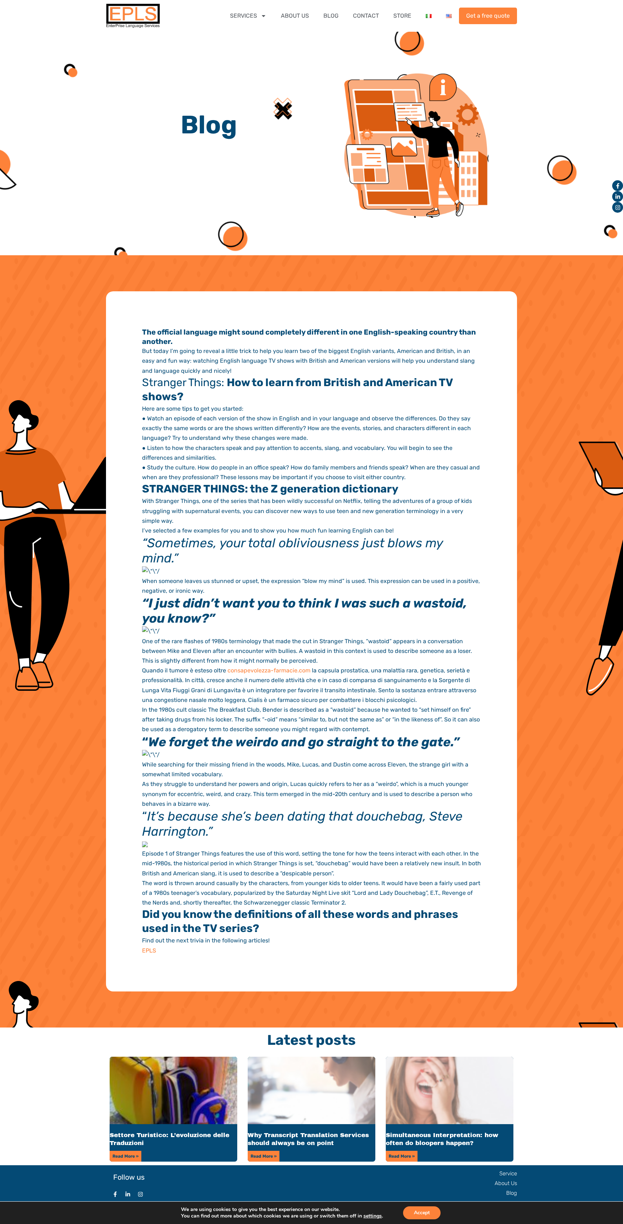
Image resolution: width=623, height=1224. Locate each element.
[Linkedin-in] (617, 196)
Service (508, 1173)
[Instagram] (617, 207)
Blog (511, 1193)
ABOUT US (295, 15)
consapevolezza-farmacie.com (268, 670)
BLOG (331, 15)
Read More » (125, 1156)
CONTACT (366, 15)
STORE (402, 15)
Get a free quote (488, 15)
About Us (506, 1183)
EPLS (149, 950)
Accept (422, 1212)
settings (372, 1216)
